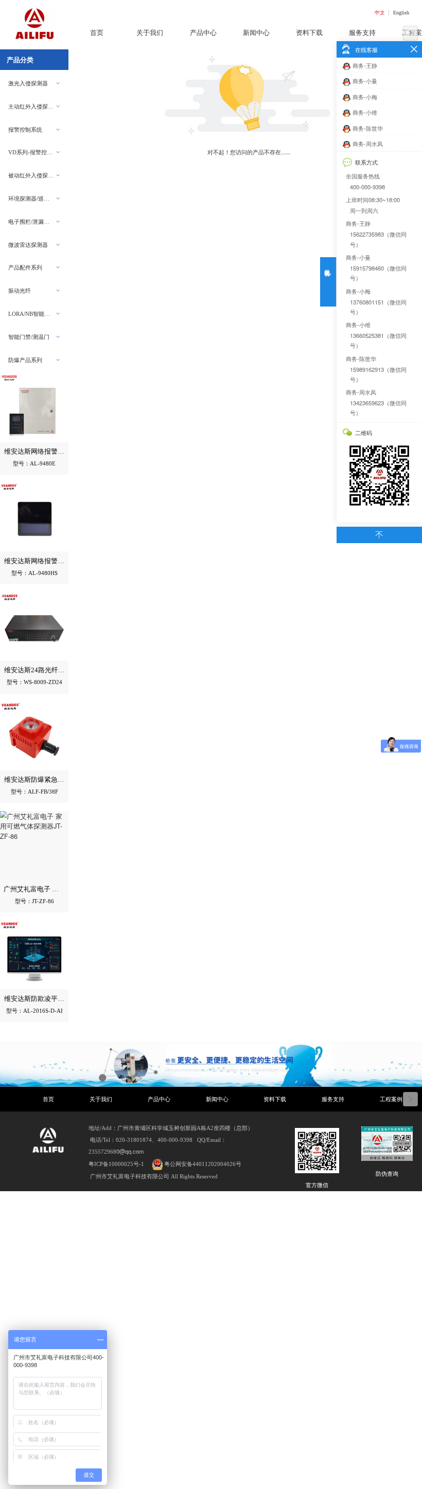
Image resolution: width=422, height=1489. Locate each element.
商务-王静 (365, 65)
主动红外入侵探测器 (31, 106)
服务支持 (333, 1099)
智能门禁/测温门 (28, 337)
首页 (48, 1099)
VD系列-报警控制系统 (31, 152)
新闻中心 (217, 1099)
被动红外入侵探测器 (31, 175)
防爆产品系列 (25, 360)
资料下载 (274, 1099)
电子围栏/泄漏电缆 (31, 222)
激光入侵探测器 (28, 83)
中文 (380, 12)
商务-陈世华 (368, 128)
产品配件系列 (25, 267)
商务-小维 (365, 112)
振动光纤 (19, 291)
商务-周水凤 (368, 143)
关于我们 (101, 1099)
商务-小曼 (365, 81)
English (401, 12)
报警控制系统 (25, 130)
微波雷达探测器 (28, 245)
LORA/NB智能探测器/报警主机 (31, 314)
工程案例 (391, 1099)
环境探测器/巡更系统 (31, 198)
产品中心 (159, 1099)
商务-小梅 (365, 97)
